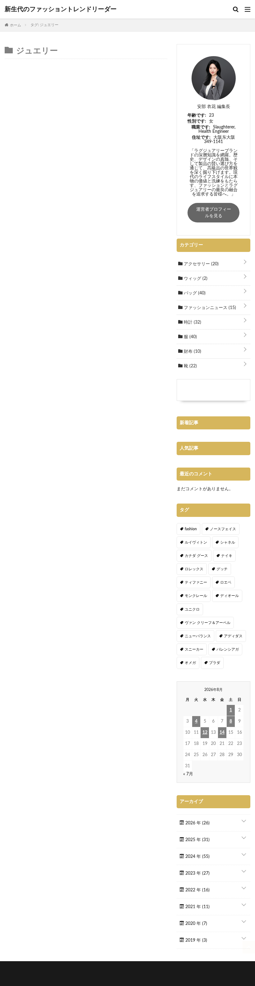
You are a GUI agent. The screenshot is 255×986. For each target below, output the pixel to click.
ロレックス (194, 569)
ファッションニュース (209, 308)
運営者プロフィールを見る (213, 212)
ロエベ (225, 582)
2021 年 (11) (197, 907)
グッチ (222, 569)
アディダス (233, 636)
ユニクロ (192, 609)
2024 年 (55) (197, 856)
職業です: (201, 127)
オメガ (190, 663)
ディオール (229, 596)
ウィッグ (195, 278)
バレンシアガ (227, 649)
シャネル (227, 542)
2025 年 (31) (197, 840)
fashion (191, 529)
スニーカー (194, 649)
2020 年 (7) (195, 923)
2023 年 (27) (197, 873)
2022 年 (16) (197, 890)
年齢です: (197, 115)
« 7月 (188, 774)
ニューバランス (198, 636)
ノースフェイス (223, 529)
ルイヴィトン (196, 542)
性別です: (197, 121)
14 (222, 732)
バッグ (194, 293)
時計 (192, 322)
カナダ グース (196, 556)
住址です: (201, 137)
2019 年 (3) (195, 940)
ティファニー (196, 582)
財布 (192, 351)
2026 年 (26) (197, 823)
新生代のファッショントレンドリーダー (61, 9)
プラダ (214, 663)
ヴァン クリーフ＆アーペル (207, 623)
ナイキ (226, 556)
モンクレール (196, 596)
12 (204, 732)
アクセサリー (201, 264)
